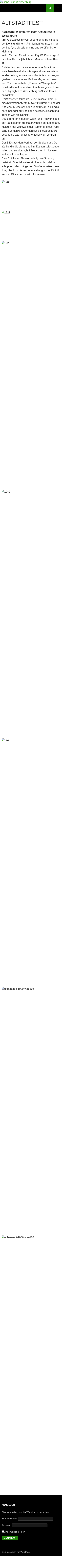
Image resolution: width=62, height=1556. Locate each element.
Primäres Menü (58, 8)
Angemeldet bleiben (14, 1531)
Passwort (6, 1525)
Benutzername (9, 1518)
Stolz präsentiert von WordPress (16, 1552)
